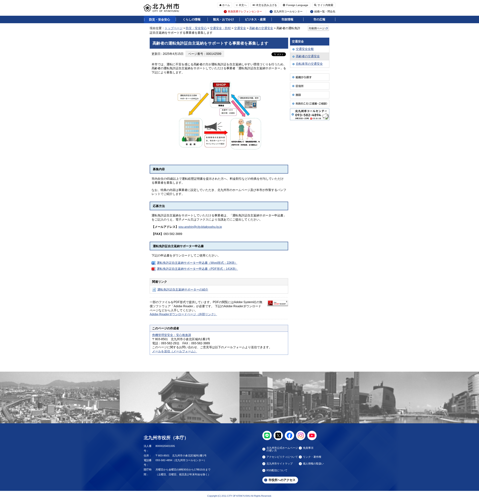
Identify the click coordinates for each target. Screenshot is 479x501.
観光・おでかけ (223, 19)
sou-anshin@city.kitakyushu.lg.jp (200, 226)
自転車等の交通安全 (309, 63)
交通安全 (240, 28)
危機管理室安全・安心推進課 (171, 335)
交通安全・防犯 (220, 28)
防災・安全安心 (159, 19)
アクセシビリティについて (282, 457)
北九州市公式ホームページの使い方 (282, 449)
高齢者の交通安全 (261, 28)
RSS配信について (276, 470)
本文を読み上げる (266, 5)
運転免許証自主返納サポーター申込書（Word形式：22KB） (197, 262)
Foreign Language (297, 5)
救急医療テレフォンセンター (245, 11)
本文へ (243, 5)
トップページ (174, 28)
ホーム (226, 5)
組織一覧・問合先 (324, 11)
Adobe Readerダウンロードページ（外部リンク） (183, 314)
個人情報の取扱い (313, 463)
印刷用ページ (317, 28)
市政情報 (287, 19)
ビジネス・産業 (255, 19)
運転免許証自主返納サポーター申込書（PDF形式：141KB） (197, 268)
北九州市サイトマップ (279, 463)
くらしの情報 (192, 19)
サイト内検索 (325, 5)
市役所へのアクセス (282, 480)
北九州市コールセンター (288, 11)
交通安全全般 (305, 49)
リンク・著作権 (312, 457)
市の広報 (319, 19)
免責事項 (308, 448)
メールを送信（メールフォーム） (174, 351)
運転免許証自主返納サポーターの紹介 (182, 289)
